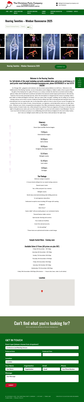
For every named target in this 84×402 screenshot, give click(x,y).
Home (7, 11)
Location (8, 358)
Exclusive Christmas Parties (32, 12)
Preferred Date (10, 351)
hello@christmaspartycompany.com (68, 3)
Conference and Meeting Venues (56, 12)
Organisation (29, 366)
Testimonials (69, 11)
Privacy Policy (18, 398)
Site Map (39, 396)
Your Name (9, 366)
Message (8, 373)
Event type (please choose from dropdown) (21, 344)
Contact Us (61, 67)
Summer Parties (44, 12)
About (11, 11)
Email (45, 366)
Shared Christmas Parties (18, 12)
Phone (63, 366)
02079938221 (62, 5)
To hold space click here (79, 82)
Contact (76, 11)
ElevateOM (66, 396)
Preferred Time (47, 351)
